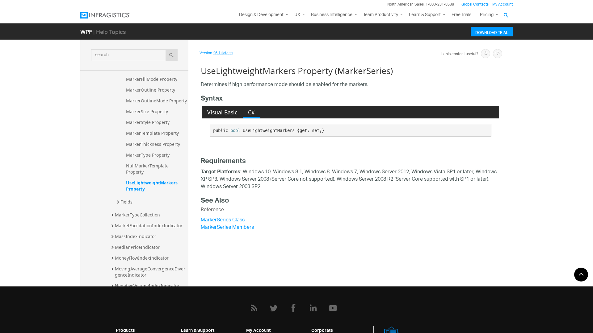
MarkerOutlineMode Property (156, 101)
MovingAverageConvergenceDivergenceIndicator (150, 272)
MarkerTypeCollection (137, 215)
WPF (86, 32)
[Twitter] (273, 308)
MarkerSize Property (147, 111)
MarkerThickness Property (153, 144)
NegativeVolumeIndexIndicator (147, 286)
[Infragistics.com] (111, 15)
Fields (126, 202)
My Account (502, 4)
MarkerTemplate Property (152, 133)
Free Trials (461, 15)
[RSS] (254, 308)
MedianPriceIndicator (137, 247)
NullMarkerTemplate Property (148, 169)
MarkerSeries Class (223, 220)
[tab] (222, 112)
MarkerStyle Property (148, 122)
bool (235, 130)
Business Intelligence (331, 15)
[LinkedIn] (313, 308)
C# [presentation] (251, 112)
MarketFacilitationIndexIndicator (149, 225)
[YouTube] (333, 308)
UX (297, 15)
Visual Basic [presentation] (222, 112)
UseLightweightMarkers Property (152, 186)
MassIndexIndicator (135, 236)
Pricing (487, 15)
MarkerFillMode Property (151, 79)
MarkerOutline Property (150, 90)
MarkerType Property (148, 155)
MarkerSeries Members (227, 228)
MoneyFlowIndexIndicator (142, 258)
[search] (172, 55)
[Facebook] (293, 308)
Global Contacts (475, 4)
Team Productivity (380, 15)
